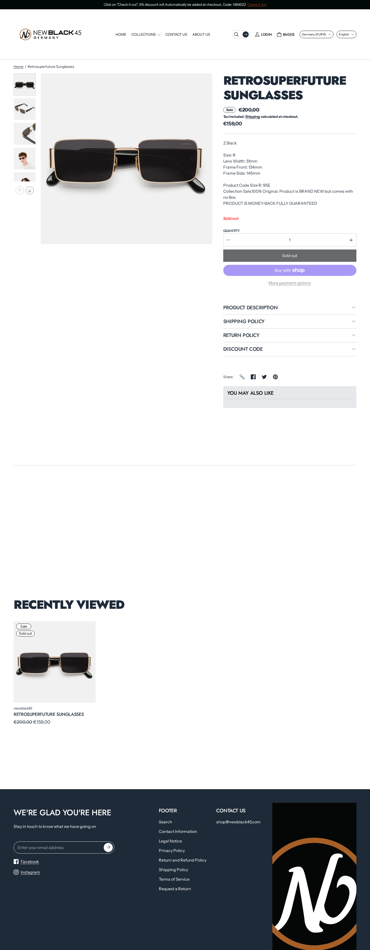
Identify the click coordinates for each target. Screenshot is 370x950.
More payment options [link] (290, 282)
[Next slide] (30, 190)
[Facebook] (253, 376)
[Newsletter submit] (108, 847)
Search (165, 821)
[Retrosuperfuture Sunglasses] (55, 662)
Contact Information (178, 831)
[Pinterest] (275, 376)
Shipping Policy (244, 322)
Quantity (231, 230)
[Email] (242, 376)
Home (18, 66)
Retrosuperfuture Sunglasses (49, 714)
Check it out (256, 4)
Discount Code (243, 349)
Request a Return (175, 888)
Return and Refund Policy (182, 860)
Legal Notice (170, 840)
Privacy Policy (172, 850)
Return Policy (241, 335)
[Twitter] (264, 376)
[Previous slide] (20, 190)
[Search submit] (246, 34)
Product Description (250, 308)
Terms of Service (174, 879)
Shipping (252, 116)
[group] (25, 84)
